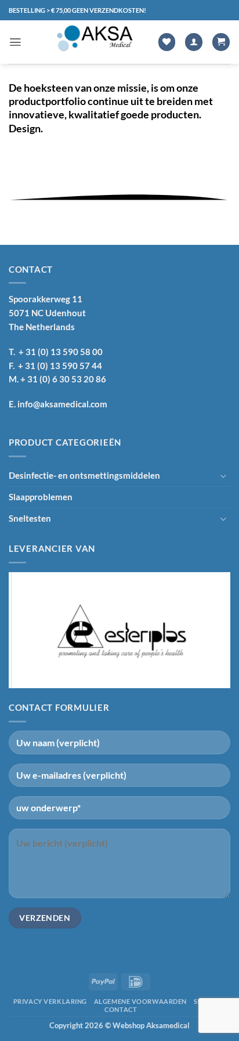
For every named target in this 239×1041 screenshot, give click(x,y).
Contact (120, 1009)
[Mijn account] (193, 42)
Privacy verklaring (50, 1001)
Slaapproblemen (41, 496)
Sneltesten (30, 518)
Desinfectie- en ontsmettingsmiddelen (84, 475)
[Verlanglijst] (167, 42)
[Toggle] (223, 476)
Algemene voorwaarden (140, 1001)
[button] (15, 42)
